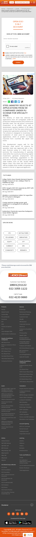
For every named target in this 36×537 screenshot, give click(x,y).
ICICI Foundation (6, 469)
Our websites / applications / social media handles (25, 461)
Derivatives (23, 237)
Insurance (4, 319)
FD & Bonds (10, 237)
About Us (22, 326)
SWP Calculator (23, 409)
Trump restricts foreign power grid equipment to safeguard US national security (15, 204)
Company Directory (6, 361)
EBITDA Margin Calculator (26, 395)
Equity (17, 8)
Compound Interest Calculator (24, 391)
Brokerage (22, 309)
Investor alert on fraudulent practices (25, 338)
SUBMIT (18, 62)
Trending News (26, 8)
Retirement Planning (25, 312)
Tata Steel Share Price (7, 358)
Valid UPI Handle (24, 357)
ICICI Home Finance (6, 489)
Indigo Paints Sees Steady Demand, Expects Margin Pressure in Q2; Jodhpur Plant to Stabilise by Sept (17, 181)
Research (10, 8)
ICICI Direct (4, 487)
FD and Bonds (5, 317)
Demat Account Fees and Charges (8, 418)
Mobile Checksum (24, 468)
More (14, 59)
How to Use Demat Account (6, 402)
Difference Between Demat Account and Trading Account (7, 423)
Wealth (21, 319)
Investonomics (23, 450)
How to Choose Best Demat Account (7, 406)
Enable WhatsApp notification (15, 53)
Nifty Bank (4, 458)
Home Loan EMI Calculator (26, 417)
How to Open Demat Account (7, 427)
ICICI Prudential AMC (7, 482)
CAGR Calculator (24, 414)
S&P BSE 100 (5, 445)
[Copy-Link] (22, 102)
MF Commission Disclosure (23, 351)
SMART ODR (22, 335)
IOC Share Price (5, 353)
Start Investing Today (22, 2)
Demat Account (23, 429)
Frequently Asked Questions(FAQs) (24, 342)
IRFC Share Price (6, 351)
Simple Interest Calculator (26, 388)
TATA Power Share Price (26, 371)
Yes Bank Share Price (7, 356)
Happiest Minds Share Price (25, 366)
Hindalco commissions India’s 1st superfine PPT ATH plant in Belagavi (17, 196)
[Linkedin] (15, 102)
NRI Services (22, 321)
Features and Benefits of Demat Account (8, 410)
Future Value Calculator (25, 397)
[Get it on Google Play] (25, 523)
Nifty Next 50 (4, 453)
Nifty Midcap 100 (6, 450)
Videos (21, 445)
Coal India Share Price (25, 376)
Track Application (24, 470)
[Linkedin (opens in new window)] (22, 513)
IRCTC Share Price (6, 349)
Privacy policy (23, 333)
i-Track (21, 457)
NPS (23, 246)
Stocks (3, 309)
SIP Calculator (23, 412)
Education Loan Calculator (26, 419)
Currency (9, 246)
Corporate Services (24, 324)
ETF (23, 242)
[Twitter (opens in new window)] (17, 513)
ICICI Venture (4, 485)
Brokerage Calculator (25, 407)
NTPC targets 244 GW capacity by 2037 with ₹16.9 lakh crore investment (18, 189)
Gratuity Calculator (24, 404)
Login (11, 2)
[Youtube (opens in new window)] (26, 513)
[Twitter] (19, 102)
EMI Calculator (23, 402)
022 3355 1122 (18, 288)
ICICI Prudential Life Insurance (6, 479)
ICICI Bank (4, 467)
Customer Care (23, 317)
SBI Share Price (5, 342)
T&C (25, 53)
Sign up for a (18, 34)
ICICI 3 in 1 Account (24, 426)
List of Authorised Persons (26, 465)
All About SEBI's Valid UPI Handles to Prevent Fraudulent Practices (8, 390)
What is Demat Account (8, 399)
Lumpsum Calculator (25, 400)
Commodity (9, 250)
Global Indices (5, 441)
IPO (10, 233)
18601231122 (18, 285)
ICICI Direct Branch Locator (26, 348)
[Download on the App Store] (11, 523)
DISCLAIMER (31, 74)
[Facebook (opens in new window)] (8, 513)
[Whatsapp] (9, 102)
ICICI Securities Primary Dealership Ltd (7, 492)
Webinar (21, 443)
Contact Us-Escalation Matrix (25, 329)
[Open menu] (34, 2)
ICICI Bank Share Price (25, 379)
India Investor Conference (8, 334)
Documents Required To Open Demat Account (8, 414)
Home (3, 8)
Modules (21, 448)
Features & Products (25, 345)
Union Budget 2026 (6, 331)
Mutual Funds (23, 233)
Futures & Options (6, 326)
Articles (21, 441)
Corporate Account (24, 433)
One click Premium (24, 314)
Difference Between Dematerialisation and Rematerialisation (7, 395)
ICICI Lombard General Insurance (7, 475)
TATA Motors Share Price (26, 381)
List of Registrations (25, 354)
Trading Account (24, 431)
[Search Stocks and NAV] (31, 2)
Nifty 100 (3, 455)
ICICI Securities (5, 472)
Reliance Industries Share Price (8, 345)
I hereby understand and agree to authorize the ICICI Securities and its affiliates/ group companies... (18, 57)
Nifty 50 (3, 460)
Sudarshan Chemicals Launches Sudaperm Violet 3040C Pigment (17, 212)
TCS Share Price (23, 369)
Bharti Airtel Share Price (26, 374)
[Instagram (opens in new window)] (13, 513)
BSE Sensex (4, 448)
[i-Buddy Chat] (28, 533)
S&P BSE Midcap (6, 443)
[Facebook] (12, 102)
